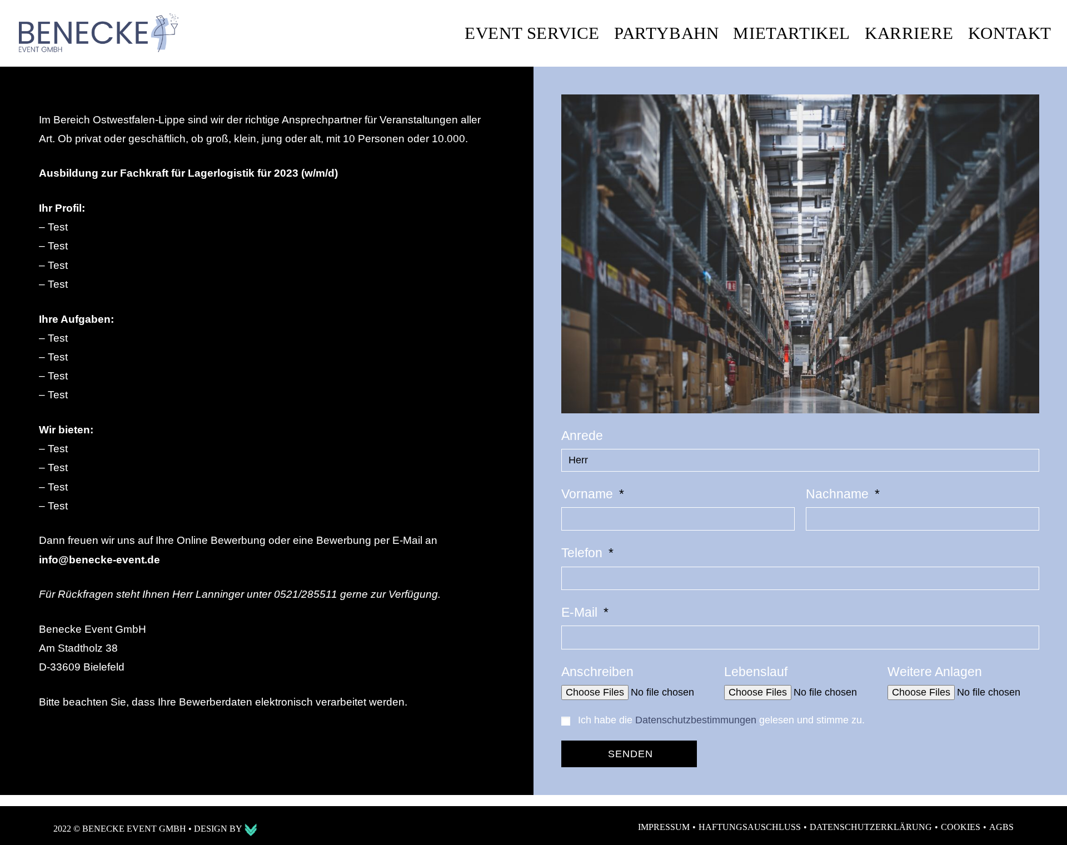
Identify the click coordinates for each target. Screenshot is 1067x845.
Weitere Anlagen (934, 671)
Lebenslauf (755, 671)
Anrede (582, 435)
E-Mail (581, 612)
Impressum (664, 827)
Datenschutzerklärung (871, 827)
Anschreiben (597, 671)
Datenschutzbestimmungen (695, 720)
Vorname (588, 494)
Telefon (583, 553)
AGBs (1001, 827)
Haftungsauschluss (750, 827)
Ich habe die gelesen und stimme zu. (721, 720)
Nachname (839, 494)
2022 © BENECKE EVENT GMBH (120, 828)
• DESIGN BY (216, 828)
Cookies (960, 827)
